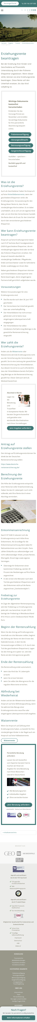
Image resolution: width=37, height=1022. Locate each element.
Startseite (3, 43)
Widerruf (18, 946)
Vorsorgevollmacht (19, 140)
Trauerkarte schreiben (18, 962)
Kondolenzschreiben (18, 965)
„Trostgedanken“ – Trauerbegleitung (18, 983)
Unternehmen (18, 992)
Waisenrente (9, 740)
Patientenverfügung (20, 134)
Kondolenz (18, 954)
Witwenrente (17, 351)
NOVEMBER (18, 1005)
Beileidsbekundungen (18, 960)
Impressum (18, 938)
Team (18, 994)
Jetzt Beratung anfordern (18, 804)
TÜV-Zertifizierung (18, 997)
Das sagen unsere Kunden (18, 999)
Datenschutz (18, 940)
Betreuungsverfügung (20, 145)
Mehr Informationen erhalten (18, 1018)
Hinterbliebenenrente (28, 43)
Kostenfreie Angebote (18, 969)
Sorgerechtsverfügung (21, 151)
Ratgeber (10, 43)
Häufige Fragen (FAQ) (18, 1001)
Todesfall (17, 43)
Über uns (18, 988)
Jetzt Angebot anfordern (20, 428)
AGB (18, 943)
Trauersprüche (18, 958)
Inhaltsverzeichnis (10, 832)
